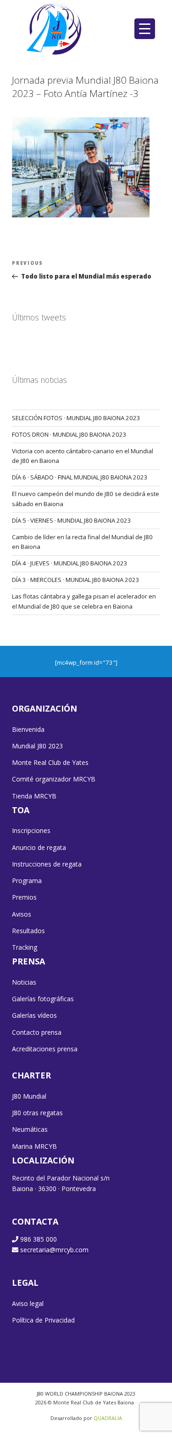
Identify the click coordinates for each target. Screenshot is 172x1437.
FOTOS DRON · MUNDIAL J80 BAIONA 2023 (69, 434)
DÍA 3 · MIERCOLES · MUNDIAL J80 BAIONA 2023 (75, 580)
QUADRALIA (108, 1417)
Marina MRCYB (34, 1146)
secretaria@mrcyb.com (54, 1249)
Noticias (24, 982)
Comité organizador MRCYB (53, 779)
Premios (24, 897)
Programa (27, 880)
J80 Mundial (29, 1096)
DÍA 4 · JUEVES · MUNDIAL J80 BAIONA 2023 (70, 563)
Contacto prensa (36, 1032)
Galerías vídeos (34, 1015)
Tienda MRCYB (34, 796)
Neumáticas (30, 1129)
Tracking (24, 947)
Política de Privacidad (43, 1320)
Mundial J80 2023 (37, 745)
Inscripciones (31, 830)
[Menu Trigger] (144, 28)
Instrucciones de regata (47, 864)
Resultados (28, 930)
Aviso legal (28, 1303)
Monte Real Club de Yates (50, 762)
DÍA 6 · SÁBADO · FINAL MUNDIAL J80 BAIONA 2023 (80, 477)
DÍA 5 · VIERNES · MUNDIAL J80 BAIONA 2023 (71, 520)
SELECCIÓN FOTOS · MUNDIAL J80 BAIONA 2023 (76, 418)
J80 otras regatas (37, 1112)
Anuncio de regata (39, 847)
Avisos (21, 914)
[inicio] (55, 28)
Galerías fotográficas (43, 998)
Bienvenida (28, 729)
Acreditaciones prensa (45, 1048)
